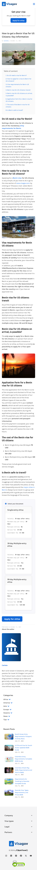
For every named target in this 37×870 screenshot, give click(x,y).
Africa (5, 699)
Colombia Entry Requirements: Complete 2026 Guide (23, 759)
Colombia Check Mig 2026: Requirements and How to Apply (23, 770)
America (6, 703)
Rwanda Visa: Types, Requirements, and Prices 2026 (22, 792)
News (5, 716)
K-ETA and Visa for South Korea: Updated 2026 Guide (23, 748)
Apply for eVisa (12, 619)
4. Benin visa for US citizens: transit (18, 90)
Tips (5, 720)
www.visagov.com (23, 183)
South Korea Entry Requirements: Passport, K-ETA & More (23, 736)
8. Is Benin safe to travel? (14, 110)
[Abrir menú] (34, 4)
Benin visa (17, 178)
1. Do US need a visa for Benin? (16, 75)
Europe (6, 709)
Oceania (6, 713)
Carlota (6, 40)
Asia (5, 706)
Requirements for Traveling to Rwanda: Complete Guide (22, 781)
